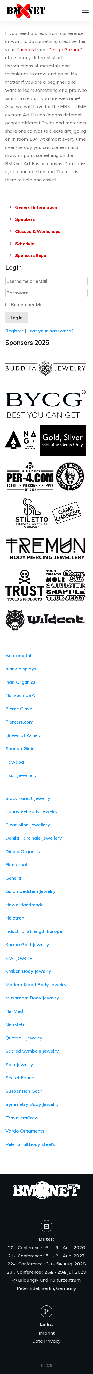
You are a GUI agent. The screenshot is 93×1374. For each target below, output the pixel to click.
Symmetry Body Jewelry (32, 1104)
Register (14, 331)
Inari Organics (20, 682)
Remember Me (27, 304)
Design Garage (64, 49)
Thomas (25, 49)
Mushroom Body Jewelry (32, 998)
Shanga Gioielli (21, 748)
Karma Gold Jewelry (27, 944)
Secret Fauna (19, 1078)
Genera (13, 878)
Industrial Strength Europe (33, 931)
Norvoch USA (20, 695)
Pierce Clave (18, 709)
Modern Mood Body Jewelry (36, 985)
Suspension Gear (23, 1091)
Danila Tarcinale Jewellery (33, 838)
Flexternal (16, 865)
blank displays (20, 669)
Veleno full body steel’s (30, 1144)
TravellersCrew (22, 1118)
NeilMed (14, 1011)
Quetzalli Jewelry (23, 1038)
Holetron (14, 918)
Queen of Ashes (22, 735)
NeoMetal (16, 1024)
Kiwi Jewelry (18, 958)
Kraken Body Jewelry (28, 971)
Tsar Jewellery (21, 775)
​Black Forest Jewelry (27, 798)
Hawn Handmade (24, 905)
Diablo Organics (22, 851)
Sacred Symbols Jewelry (32, 1051)
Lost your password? (50, 331)
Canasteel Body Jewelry (31, 811)
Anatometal (18, 655)
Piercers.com (19, 722)
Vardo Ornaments (24, 1131)
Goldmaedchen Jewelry (30, 891)
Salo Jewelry (19, 1064)
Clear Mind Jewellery (27, 825)
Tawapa (14, 762)
